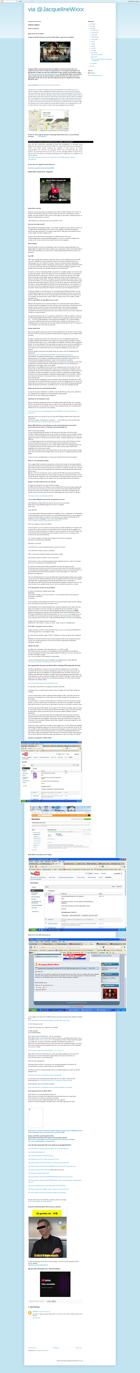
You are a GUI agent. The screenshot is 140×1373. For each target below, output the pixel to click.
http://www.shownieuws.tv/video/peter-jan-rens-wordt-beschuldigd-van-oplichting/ (50, 1087)
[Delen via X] (51, 1301)
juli (92, 41)
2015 (91, 24)
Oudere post (79, 1347)
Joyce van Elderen (33, 85)
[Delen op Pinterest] (55, 1301)
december (94, 30)
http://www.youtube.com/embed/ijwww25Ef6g (40, 496)
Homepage (56, 1347)
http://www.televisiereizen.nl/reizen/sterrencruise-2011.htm (44, 421)
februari (93, 52)
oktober (93, 35)
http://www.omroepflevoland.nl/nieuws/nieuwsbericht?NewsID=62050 (47, 1185)
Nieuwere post (32, 1347)
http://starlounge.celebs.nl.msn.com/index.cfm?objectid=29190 (54, 1080)
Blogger (81, 1360)
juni (92, 44)
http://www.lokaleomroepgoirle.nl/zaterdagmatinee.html (43, 683)
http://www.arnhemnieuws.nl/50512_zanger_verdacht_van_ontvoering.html (48, 1189)
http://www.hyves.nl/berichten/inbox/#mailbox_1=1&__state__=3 (45, 1050)
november (94, 32)
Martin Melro (94, 57)
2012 (91, 66)
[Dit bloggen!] (50, 1301)
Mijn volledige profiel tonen (95, 75)
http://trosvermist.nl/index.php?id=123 (38, 1173)
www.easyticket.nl (64, 614)
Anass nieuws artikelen (97, 54)
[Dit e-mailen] (48, 1301)
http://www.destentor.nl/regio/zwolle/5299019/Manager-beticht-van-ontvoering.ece (50, 1176)
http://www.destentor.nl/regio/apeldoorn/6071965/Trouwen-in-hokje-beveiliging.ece (50, 354)
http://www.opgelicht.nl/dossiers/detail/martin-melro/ (44, 74)
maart (92, 50)
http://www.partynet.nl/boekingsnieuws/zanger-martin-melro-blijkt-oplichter (48, 1148)
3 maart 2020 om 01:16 (44, 1311)
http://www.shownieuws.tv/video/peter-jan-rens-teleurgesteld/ (44, 1075)
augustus (93, 39)
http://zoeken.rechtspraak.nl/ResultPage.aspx (40, 1155)
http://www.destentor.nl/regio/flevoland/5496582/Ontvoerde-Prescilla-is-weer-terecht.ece (52, 1166)
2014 (91, 26)
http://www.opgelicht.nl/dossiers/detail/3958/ (41, 168)
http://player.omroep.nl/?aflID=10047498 (39, 1169)
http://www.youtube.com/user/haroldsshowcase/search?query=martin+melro (49, 1020)
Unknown (35, 1311)
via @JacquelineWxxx (56, 9)
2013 (91, 28)
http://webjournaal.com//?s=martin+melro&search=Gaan (43, 1159)
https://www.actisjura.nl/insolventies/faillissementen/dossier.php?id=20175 (48, 1162)
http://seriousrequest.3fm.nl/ (45, 1040)
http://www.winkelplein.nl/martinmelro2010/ (39, 1201)
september (94, 37)
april (92, 48)
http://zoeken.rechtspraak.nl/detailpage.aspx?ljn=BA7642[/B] (45, 661)
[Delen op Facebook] (53, 1301)
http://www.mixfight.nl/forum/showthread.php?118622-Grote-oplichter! (47, 1192)
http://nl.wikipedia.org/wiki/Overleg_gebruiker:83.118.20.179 (44, 520)
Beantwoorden (36, 1318)
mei (92, 46)
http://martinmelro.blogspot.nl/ (36, 1152)
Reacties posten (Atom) (42, 1350)
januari (93, 63)
